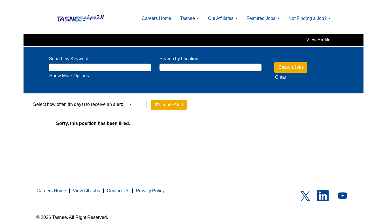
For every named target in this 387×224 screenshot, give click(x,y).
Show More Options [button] (69, 75)
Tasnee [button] (188, 18)
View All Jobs (86, 190)
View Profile (318, 39)
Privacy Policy (150, 190)
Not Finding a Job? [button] (308, 18)
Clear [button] (280, 77)
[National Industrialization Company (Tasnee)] (80, 18)
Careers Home (156, 18)
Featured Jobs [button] (261, 18)
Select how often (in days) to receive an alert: (78, 104)
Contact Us (118, 190)
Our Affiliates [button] (221, 18)
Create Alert (170, 104)
